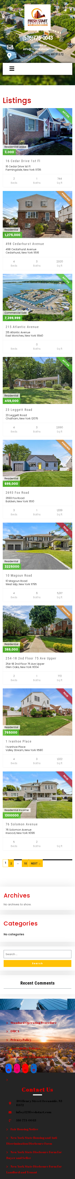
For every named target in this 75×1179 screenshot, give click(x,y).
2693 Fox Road (17, 492)
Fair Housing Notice (24, 1129)
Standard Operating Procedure (34, 1023)
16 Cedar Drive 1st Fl (23, 161)
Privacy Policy (21, 1040)
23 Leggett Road (19, 410)
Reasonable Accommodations (32, 1057)
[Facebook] (8, 1070)
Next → (36, 863)
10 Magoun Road (19, 575)
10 (25, 863)
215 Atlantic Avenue (22, 327)
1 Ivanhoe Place (19, 741)
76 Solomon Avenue (22, 824)
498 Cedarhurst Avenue (25, 244)
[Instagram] (17, 1070)
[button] (9, 69)
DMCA (15, 1031)
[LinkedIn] (33, 1070)
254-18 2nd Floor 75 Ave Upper (31, 658)
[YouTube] (25, 1070)
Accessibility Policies (25, 1048)
